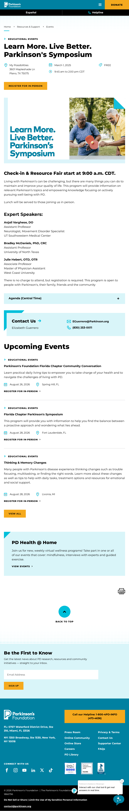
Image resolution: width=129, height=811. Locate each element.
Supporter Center (109, 743)
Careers (69, 749)
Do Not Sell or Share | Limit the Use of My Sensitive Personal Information (45, 799)
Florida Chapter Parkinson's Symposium (33, 414)
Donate (117, 4)
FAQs (101, 749)
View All (15, 513)
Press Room (72, 732)
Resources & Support (28, 26)
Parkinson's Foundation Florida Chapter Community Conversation (52, 366)
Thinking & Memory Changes (25, 462)
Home (7, 26)
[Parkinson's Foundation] (12, 4)
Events (50, 26)
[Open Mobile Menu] (100, 4)
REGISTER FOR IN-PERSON (25, 85)
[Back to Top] (64, 612)
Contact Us (105, 738)
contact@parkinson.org (17, 806)
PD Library (71, 754)
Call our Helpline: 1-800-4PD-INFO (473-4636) (95, 716)
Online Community (77, 738)
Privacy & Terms (109, 732)
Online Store (72, 743)
